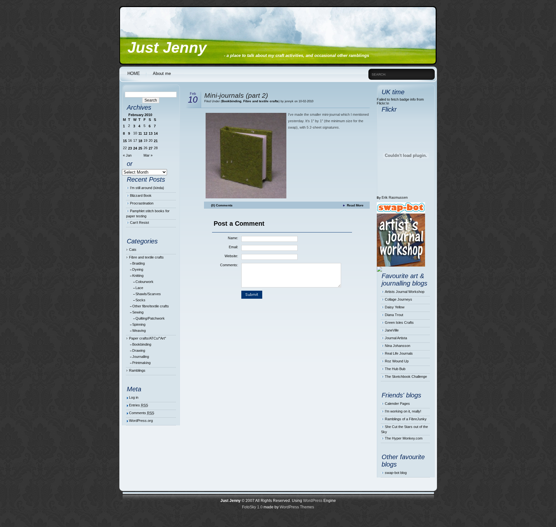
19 (145, 140)
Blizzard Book (141, 195)
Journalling (140, 357)
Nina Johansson (397, 346)
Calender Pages (397, 403)
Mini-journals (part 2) (236, 95)
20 (151, 140)
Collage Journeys (398, 299)
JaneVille (392, 330)
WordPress (312, 500)
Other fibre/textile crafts (150, 306)
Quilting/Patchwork (150, 318)
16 (130, 140)
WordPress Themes (297, 507)
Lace (139, 288)
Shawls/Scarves (148, 294)
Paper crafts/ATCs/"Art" (147, 338)
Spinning (138, 324)
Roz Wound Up (397, 361)
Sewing (138, 312)
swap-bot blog (396, 473)
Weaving (139, 330)
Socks (140, 300)
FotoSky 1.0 (252, 507)
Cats (132, 249)
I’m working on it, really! (403, 411)
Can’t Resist (139, 222)
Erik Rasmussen (395, 197)
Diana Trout (394, 315)
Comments (141, 413)
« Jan (127, 155)
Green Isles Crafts (399, 322)
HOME (133, 73)
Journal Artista (396, 338)
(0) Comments (222, 205)
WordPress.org (141, 421)
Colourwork (144, 282)
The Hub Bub (395, 369)
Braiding (138, 263)
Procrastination (141, 203)
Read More (355, 205)
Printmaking (141, 363)
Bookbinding (141, 344)
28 (156, 148)
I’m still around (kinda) (147, 188)
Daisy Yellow (394, 307)
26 (145, 148)
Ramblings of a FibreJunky (406, 419)
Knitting (138, 275)
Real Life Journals (399, 353)
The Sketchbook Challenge (406, 376)
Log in (133, 397)
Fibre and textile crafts (146, 257)
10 (135, 133)
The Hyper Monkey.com (403, 438)
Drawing (138, 350)
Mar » (148, 155)
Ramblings (137, 370)
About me (162, 73)
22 (125, 148)
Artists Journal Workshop (404, 292)
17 (135, 140)
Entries (138, 405)
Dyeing (137, 269)
